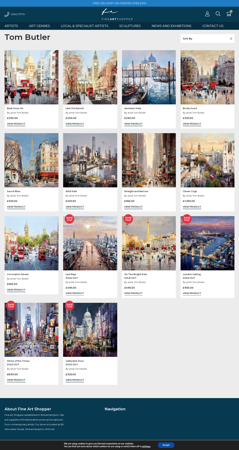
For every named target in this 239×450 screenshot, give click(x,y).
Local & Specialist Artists (84, 26)
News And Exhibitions (171, 26)
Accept (166, 445)
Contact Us (212, 26)
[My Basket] (229, 15)
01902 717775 (18, 14)
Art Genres (39, 26)
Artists (11, 26)
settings (146, 446)
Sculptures (130, 26)
